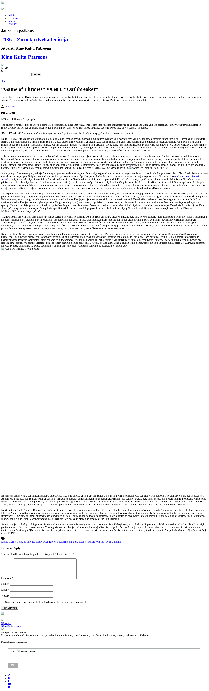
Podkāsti (12, 15)
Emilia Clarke (8, 541)
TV (3, 80)
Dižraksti (12, 23)
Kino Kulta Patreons (24, 57)
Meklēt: (5, 68)
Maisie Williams (96, 541)
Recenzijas (13, 18)
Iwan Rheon (49, 541)
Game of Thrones (26, 541)
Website (5, 595)
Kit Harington (64, 541)
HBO (39, 541)
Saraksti (12, 21)
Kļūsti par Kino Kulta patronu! (11, 625)
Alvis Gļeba (10, 106)
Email (5, 589)
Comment (7, 578)
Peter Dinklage (113, 541)
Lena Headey (80, 541)
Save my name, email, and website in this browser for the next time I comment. (45, 602)
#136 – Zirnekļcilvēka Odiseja (34, 39)
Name (5, 583)
